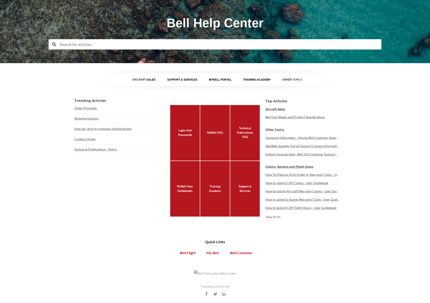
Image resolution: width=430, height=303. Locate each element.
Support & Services (182, 79)
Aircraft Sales (143, 79)
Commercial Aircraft (215, 286)
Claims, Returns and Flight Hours (289, 166)
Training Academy (257, 79)
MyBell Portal (220, 79)
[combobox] (220, 44)
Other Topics (292, 79)
